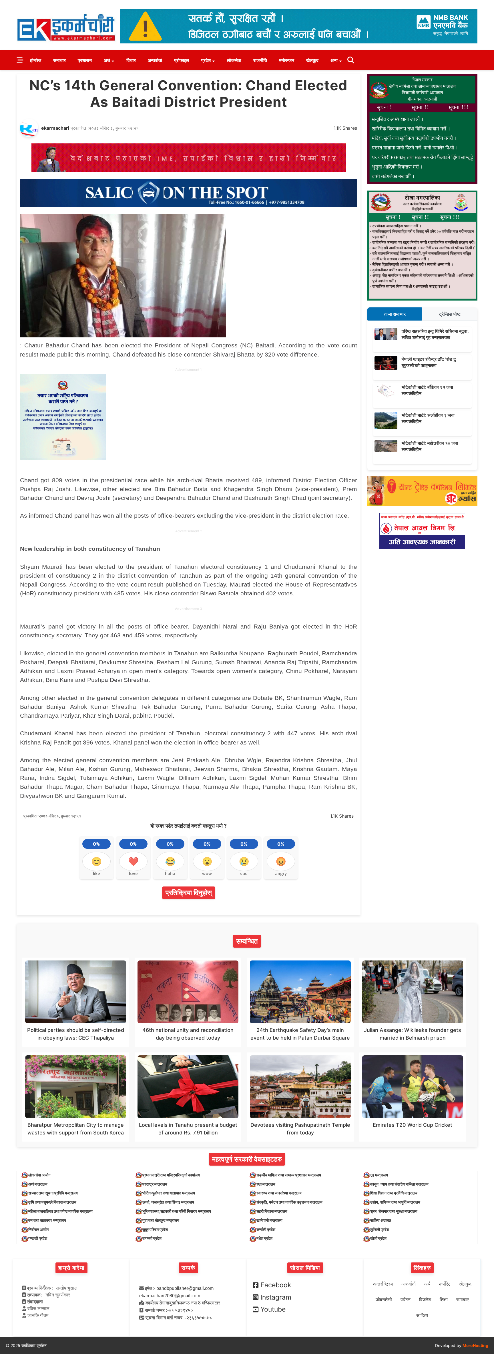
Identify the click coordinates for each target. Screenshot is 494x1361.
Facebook (275, 1285)
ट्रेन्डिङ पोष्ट (450, 314)
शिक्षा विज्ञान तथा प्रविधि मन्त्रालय (393, 1192)
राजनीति (260, 60)
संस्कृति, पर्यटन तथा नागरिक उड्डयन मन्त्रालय (289, 1202)
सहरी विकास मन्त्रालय (271, 1211)
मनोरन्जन (286, 60)
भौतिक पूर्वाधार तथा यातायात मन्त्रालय (168, 1192)
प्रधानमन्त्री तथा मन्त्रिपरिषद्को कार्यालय (171, 1174)
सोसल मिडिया (305, 1267)
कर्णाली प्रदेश (265, 1229)
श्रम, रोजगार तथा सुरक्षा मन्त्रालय (393, 1211)
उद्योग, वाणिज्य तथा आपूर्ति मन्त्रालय (395, 1202)
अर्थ (107, 60)
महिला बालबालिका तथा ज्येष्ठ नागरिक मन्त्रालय (60, 1211)
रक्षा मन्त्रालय (265, 1184)
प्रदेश (206, 60)
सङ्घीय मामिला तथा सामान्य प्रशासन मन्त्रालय (288, 1174)
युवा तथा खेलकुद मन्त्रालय (160, 1220)
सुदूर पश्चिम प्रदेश (155, 1229)
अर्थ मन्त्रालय (37, 1184)
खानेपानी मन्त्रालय (269, 1220)
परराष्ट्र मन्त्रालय (154, 1184)
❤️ (133, 861)
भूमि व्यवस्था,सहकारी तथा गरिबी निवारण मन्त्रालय (176, 1211)
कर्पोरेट (445, 1284)
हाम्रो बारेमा (71, 1267)
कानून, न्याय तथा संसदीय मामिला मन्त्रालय (399, 1184)
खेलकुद (312, 60)
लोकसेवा (234, 60)
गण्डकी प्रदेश (37, 1238)
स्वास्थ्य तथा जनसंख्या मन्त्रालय (279, 1192)
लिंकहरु (422, 1267)
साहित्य (422, 1315)
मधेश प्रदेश (264, 1238)
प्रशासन (85, 60)
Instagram (275, 1297)
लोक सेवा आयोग (39, 1174)
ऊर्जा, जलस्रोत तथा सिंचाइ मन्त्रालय (168, 1202)
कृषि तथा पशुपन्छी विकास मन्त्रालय (52, 1202)
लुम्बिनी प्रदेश (379, 1229)
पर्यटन (406, 1299)
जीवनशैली (384, 1299)
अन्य (334, 60)
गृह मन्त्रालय (379, 1174)
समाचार (59, 60)
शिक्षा (444, 1299)
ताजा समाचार (395, 314)
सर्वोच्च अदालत (380, 1220)
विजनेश (425, 1299)
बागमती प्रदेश (152, 1238)
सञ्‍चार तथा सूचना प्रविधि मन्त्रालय (53, 1192)
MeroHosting (475, 1345)
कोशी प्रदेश (378, 1238)
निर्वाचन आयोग (38, 1229)
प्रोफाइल (181, 60)
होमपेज (35, 60)
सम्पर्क (189, 1267)
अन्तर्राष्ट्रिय (383, 1284)
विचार (131, 60)
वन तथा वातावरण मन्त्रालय (47, 1220)
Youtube (273, 1309)
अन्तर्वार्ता (155, 60)
